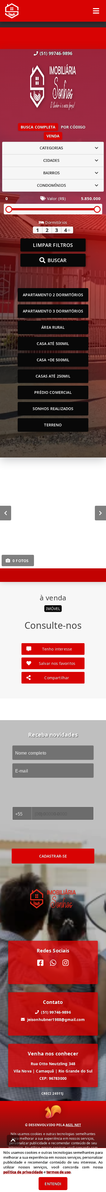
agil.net (73, 1125)
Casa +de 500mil (53, 359)
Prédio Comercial (52, 392)
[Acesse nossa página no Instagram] (66, 962)
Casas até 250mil (53, 376)
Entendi (53, 1183)
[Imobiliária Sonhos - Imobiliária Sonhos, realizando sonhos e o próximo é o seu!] (53, 87)
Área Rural (53, 327)
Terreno (53, 424)
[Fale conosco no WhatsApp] (53, 962)
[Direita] (100, 512)
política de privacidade (23, 1172)
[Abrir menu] (96, 10)
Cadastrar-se (53, 856)
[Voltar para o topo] (13, 1140)
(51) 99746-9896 (56, 53)
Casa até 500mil (53, 343)
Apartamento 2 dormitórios (53, 294)
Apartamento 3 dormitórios (53, 311)
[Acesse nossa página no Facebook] (40, 962)
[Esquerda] (5, 512)
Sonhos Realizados (53, 408)
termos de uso (58, 1172)
